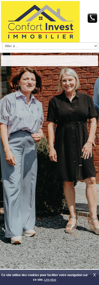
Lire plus (50, 279)
